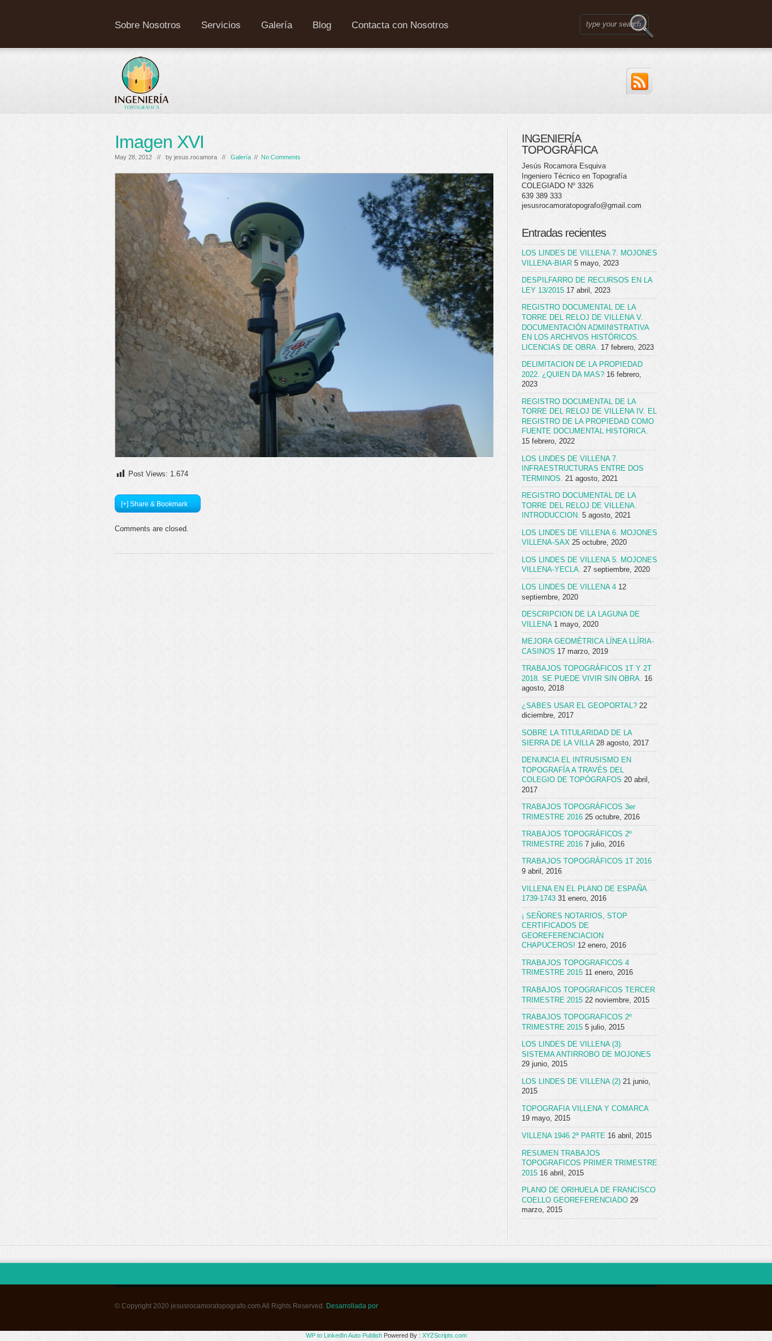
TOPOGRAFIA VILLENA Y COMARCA (585, 1108)
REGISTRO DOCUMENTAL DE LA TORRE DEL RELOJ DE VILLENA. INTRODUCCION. (579, 505)
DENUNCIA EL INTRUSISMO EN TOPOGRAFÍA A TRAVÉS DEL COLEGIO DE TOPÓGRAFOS (576, 770)
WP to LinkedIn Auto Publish (344, 1335)
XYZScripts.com (444, 1335)
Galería (276, 25)
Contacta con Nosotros (400, 25)
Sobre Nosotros (148, 25)
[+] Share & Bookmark (154, 504)
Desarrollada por (352, 1306)
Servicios (221, 25)
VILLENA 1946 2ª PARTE (563, 1135)
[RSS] (639, 81)
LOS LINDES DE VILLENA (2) (571, 1081)
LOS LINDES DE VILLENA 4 (569, 587)
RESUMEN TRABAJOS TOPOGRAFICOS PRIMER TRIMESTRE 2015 (589, 1163)
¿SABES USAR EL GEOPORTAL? (579, 705)
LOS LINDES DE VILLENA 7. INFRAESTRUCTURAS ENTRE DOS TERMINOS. (583, 468)
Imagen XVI (159, 142)
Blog (322, 25)
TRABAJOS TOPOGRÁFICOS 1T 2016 (587, 861)
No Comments (281, 157)
